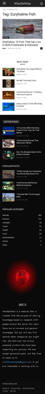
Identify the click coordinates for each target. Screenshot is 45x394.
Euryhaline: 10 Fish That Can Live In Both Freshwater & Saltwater (21, 43)
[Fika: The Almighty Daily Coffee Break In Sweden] (8, 155)
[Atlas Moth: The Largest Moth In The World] (8, 72)
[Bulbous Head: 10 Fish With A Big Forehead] (8, 107)
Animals (5, 38)
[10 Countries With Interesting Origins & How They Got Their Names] (8, 131)
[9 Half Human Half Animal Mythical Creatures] (8, 186)
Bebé (4, 48)
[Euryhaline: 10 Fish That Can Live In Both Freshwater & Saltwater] (22, 29)
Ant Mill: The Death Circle (26, 81)
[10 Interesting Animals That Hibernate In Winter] (8, 143)
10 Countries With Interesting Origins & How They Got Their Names (27, 130)
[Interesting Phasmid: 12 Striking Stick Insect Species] (8, 95)
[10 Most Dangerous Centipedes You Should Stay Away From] (8, 174)
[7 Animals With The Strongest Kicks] (8, 197)
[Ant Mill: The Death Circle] (8, 83)
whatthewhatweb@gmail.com (17, 362)
